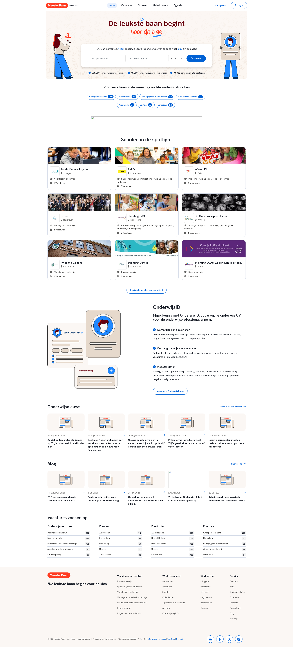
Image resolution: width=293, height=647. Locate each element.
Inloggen (205, 581)
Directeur (165, 104)
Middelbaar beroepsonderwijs (62, 543)
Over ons (234, 597)
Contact (204, 608)
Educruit (179, 639)
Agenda (178, 5)
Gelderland (156, 554)
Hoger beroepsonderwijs (129, 613)
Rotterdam (104, 538)
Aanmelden (167, 581)
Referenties (206, 602)
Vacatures (126, 5)
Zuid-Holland (157, 532)
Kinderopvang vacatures (156, 639)
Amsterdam (104, 532)
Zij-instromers (160, 5)
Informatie (206, 586)
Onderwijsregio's (170, 613)
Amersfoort (105, 554)
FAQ (232, 586)
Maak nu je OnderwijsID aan (170, 391)
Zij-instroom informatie (173, 602)
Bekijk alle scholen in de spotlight (146, 290)
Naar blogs (236, 463)
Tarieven (205, 592)
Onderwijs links (237, 592)
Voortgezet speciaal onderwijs (132, 597)
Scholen (142, 5)
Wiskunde (126, 104)
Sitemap (234, 618)
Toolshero (171, 639)
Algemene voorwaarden (127, 639)
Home (112, 5)
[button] (239, 5)
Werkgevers (220, 5)
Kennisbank (235, 608)
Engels (145, 104)
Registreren (206, 597)
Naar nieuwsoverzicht (231, 406)
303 (180, 48)
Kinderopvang (54, 554)
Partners (234, 602)
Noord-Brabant (158, 543)
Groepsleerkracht (100, 96)
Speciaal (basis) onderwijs (60, 549)
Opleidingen (168, 597)
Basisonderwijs (54, 538)
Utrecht (103, 549)
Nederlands (127, 96)
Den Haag (104, 543)
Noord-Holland (158, 538)
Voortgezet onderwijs (58, 532)
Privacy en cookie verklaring (104, 639)
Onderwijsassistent (190, 96)
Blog (232, 613)
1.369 (121, 48)
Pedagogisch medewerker (157, 96)
